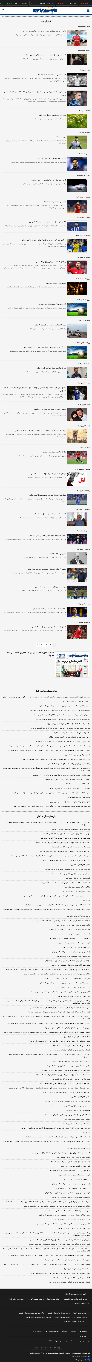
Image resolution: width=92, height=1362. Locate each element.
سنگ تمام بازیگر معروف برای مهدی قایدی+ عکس (47, 495)
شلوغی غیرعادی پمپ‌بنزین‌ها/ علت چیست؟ (76, 755)
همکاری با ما (37, 1331)
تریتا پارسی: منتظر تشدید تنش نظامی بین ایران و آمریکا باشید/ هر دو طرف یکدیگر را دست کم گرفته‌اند (55, 759)
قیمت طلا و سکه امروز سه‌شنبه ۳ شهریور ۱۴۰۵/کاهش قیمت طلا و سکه (66, 860)
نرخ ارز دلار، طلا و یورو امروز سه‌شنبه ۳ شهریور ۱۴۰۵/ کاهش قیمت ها (66, 834)
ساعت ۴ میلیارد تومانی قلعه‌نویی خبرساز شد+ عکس (46, 569)
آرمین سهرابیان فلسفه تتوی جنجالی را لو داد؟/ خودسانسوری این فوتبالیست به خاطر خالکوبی (35, 389)
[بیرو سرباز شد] (76, 142)
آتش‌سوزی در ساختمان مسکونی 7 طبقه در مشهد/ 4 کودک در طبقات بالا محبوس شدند (60, 1224)
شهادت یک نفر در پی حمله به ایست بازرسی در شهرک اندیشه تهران (67, 779)
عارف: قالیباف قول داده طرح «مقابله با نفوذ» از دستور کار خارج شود (67, 724)
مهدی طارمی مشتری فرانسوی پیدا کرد (52, 158)
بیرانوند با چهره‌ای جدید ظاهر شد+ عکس (50, 587)
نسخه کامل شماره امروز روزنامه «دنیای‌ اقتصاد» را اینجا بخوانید (30, 654)
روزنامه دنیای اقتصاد (53, 1299)
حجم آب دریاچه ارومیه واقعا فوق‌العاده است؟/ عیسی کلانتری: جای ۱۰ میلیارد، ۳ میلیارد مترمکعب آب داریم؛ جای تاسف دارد (49, 750)
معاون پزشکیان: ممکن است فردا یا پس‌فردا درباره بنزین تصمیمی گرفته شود (64, 706)
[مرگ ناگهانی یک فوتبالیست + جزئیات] (76, 80)
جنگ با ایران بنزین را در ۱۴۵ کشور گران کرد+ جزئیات (72, 987)
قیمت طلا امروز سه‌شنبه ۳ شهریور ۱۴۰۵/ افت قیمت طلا (71, 847)
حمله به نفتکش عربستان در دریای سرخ (77, 1037)
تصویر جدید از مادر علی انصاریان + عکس (50, 409)
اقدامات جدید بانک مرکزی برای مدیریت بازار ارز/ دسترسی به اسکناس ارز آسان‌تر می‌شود (61, 921)
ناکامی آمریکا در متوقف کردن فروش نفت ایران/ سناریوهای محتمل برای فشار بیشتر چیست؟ (59, 1012)
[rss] (46, 1347)
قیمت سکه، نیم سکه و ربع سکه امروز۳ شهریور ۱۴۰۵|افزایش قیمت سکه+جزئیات (63, 842)
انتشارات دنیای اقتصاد (80, 1313)
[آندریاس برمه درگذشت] (76, 558)
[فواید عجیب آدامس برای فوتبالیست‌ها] (76, 309)
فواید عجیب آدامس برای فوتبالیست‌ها (52, 304)
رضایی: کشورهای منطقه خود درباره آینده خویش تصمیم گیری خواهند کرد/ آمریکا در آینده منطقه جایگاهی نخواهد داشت (49, 856)
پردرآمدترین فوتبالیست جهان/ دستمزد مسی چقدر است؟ (44, 347)
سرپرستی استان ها (52, 1331)
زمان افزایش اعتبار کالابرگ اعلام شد (78, 797)
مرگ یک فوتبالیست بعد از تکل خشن (52, 115)
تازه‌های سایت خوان (46, 816)
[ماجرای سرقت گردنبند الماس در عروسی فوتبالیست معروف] (76, 38)
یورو (65, 3)
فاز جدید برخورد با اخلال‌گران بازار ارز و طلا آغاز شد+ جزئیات (70, 874)
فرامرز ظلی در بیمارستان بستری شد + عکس (49, 513)
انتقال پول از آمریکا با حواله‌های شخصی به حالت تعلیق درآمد (69, 938)
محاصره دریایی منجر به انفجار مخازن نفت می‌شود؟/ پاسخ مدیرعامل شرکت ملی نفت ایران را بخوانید (55, 896)
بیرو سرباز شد (61, 137)
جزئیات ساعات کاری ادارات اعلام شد (78, 916)
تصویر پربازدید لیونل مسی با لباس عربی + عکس (47, 535)
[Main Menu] (88, 10)
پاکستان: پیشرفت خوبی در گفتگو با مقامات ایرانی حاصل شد (69, 1050)
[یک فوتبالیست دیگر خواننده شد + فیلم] (76, 373)
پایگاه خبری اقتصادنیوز (79, 1303)
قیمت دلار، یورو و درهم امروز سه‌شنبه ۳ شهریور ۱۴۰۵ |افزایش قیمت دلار (65, 838)
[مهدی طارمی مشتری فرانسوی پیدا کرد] (76, 164)
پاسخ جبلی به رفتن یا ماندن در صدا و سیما (75, 934)
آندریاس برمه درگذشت (57, 553)
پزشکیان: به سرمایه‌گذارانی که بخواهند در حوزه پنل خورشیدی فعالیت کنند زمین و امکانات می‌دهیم (56, 974)
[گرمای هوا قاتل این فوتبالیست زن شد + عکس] (76, 186)
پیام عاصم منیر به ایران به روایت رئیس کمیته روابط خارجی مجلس (67, 869)
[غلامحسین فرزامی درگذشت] (76, 288)
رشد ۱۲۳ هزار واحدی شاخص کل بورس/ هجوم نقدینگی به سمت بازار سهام (65, 882)
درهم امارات (40, 3)
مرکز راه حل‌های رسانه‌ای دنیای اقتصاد (38, 1317)
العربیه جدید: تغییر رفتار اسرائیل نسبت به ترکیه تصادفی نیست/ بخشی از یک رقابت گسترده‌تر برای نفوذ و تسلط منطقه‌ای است (48, 969)
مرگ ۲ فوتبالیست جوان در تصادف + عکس (50, 325)
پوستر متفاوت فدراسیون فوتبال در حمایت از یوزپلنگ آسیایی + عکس (40, 430)
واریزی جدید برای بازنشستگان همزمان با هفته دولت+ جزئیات (69, 737)
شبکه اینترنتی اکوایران (35, 1299)
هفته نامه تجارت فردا (16, 1299)
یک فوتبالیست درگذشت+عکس (54, 452)
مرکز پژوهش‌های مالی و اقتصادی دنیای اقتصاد (71, 1317)
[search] (3, 10)
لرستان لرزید (86, 900)
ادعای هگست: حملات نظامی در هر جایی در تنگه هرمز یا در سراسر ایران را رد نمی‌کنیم (61, 775)
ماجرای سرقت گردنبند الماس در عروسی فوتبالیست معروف (44, 31)
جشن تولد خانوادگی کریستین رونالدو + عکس (49, 626)
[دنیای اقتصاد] (45, 10)
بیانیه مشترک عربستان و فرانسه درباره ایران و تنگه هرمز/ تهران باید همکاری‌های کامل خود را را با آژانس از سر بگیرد (51, 793)
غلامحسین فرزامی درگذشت (56, 283)
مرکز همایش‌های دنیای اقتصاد (58, 1313)
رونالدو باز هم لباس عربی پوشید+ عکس (51, 261)
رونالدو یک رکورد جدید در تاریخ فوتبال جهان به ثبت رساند (44, 240)
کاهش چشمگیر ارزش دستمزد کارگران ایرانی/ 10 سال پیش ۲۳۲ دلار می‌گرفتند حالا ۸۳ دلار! (59, 1273)
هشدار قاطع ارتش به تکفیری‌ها (79, 865)
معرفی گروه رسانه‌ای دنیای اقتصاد (75, 1299)
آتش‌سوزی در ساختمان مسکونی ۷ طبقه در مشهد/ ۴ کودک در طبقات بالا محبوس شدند (60, 992)
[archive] (33, 1347)
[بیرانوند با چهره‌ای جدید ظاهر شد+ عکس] (76, 592)
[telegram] (50, 1347)
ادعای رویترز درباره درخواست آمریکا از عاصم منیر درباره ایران (70, 802)
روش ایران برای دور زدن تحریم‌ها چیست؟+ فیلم (74, 996)
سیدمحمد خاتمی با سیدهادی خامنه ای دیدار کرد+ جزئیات (71, 829)
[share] (41, 1347)
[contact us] (37, 1347)
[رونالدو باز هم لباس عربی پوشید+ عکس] (76, 267)
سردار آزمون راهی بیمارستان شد (54, 201)
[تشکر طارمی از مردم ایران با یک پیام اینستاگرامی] (76, 225)
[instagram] (59, 1347)
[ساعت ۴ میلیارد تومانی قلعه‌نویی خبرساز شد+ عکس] (76, 575)
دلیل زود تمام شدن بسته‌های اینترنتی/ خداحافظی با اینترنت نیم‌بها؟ (67, 1028)
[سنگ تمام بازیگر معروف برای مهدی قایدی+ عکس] (76, 499)
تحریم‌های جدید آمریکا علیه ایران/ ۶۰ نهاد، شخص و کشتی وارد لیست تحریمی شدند (62, 715)
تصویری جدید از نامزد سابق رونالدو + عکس (49, 608)
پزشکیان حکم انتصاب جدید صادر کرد (77, 887)
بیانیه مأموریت (68, 1341)
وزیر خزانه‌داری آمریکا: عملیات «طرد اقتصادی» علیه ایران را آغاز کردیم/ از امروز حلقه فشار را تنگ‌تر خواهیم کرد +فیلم (52, 806)
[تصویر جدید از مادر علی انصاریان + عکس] (76, 414)
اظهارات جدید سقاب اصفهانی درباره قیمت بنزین (74, 943)
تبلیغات (73, 1331)
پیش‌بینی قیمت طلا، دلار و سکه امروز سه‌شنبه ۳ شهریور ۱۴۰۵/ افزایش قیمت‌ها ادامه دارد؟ (59, 728)
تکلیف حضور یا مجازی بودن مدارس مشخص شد (73, 925)
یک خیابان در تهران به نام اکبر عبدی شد (76, 947)
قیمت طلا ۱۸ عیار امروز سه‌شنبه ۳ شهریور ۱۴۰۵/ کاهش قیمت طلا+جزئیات (65, 851)
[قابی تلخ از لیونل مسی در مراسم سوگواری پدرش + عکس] (76, 59)
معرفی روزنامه (82, 1341)
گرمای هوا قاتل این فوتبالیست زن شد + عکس (49, 180)
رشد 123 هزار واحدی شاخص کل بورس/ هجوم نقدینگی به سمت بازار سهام (65, 1115)
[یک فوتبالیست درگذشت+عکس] (76, 458)
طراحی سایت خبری (82, 1360)
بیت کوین (14, 3)
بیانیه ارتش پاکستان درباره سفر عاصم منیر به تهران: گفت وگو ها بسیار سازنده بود (62, 741)
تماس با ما (83, 1331)
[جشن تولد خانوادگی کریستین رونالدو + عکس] (76, 632)
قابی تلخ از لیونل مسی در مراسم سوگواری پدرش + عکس (45, 55)
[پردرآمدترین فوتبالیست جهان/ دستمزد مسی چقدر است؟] (76, 352)
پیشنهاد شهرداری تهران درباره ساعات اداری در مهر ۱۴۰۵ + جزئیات (68, 764)
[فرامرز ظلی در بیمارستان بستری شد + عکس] (76, 519)
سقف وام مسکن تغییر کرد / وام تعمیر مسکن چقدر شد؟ (71, 733)
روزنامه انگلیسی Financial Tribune (75, 1321)
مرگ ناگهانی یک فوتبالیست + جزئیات (52, 74)
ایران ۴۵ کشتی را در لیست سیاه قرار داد (76, 784)
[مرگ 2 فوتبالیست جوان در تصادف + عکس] (76, 331)
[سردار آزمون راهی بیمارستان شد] (76, 206)
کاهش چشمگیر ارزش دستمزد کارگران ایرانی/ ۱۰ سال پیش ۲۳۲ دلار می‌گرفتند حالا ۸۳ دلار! (59, 1041)
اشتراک (64, 1331)
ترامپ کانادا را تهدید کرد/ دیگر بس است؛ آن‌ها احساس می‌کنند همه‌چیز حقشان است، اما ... (59, 710)
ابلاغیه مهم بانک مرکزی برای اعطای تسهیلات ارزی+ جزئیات (71, 965)
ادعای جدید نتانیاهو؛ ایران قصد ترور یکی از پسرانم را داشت (70, 788)
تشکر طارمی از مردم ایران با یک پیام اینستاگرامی (47, 222)
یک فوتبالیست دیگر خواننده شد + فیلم (51, 368)
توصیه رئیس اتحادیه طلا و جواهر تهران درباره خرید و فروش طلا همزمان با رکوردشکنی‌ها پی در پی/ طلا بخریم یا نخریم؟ (49, 746)
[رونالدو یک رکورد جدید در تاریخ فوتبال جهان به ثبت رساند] (76, 246)
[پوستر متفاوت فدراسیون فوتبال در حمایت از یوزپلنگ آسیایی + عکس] (76, 436)
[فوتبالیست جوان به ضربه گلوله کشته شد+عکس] (76, 479)
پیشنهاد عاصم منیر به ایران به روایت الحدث (75, 891)
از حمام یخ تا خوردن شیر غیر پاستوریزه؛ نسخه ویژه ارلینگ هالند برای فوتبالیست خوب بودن (34, 93)
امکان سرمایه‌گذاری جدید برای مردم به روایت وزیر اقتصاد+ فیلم (69, 929)
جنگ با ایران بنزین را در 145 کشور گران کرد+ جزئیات (72, 1219)
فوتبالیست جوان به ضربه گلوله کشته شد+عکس (48, 473)
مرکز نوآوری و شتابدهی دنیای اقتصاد (31, 1313)
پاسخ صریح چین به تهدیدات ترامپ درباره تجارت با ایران (71, 952)
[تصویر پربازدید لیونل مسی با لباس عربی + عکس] (76, 539)
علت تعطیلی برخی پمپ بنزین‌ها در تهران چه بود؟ (73, 956)
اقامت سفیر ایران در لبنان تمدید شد (78, 878)
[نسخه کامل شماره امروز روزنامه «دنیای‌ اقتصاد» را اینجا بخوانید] (72, 664)
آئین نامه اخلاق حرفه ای (51, 1341)
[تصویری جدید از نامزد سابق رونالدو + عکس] (76, 612)
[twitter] (55, 1347)
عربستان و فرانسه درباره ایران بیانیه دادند (76, 701)
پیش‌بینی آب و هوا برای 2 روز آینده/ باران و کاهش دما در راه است (67, 1210)
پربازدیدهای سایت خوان (46, 691)
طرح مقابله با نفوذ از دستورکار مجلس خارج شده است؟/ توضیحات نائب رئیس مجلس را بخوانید (57, 905)
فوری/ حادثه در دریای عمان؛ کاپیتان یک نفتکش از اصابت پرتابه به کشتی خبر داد (63, 719)
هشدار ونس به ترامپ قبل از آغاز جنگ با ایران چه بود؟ (71, 1045)
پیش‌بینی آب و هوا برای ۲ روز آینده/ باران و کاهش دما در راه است (67, 978)
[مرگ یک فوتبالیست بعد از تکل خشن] (76, 121)
